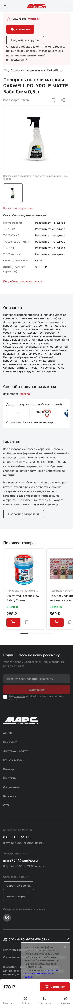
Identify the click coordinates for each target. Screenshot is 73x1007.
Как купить (10, 742)
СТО (6, 805)
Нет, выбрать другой (25, 40)
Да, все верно (20, 29)
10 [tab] (52, 633)
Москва (25, 393)
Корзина (65, 1003)
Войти (25, 1003)
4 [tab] (35, 633)
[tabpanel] (23, 589)
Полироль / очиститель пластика (21, 591)
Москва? (33, 18)
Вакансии (9, 796)
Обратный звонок (18, 885)
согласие (19, 696)
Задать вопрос (16, 896)
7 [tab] (44, 633)
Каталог (7, 1003)
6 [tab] (41, 633)
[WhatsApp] (61, 104)
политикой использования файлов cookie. (41, 973)
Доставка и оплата (15, 751)
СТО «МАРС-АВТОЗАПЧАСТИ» (29, 939)
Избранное (44, 1003)
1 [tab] (24, 633)
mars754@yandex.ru (20, 860)
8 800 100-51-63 (17, 837)
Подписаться (36, 689)
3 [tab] (33, 633)
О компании (11, 787)
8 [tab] (46, 633)
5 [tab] (38, 633)
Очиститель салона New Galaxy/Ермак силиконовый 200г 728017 (22, 598)
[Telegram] (42, 104)
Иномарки (10, 769)
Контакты (9, 778)
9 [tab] (49, 633)
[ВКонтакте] (49, 104)
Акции (7, 732)
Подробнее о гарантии (23, 514)
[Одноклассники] (55, 104)
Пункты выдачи (13, 759)
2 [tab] (30, 633)
